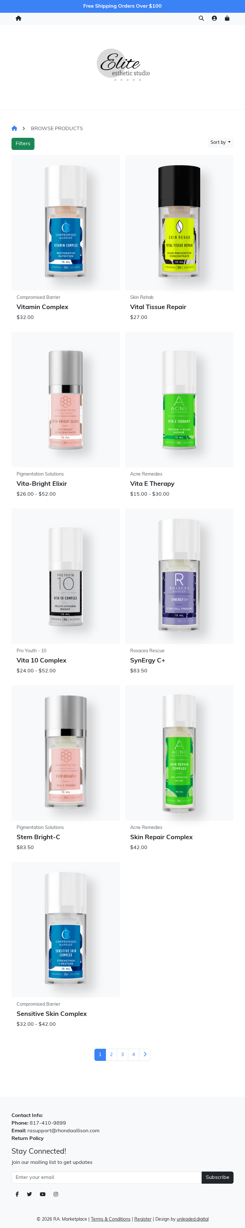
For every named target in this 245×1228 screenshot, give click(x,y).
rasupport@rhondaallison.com (63, 1131)
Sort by (219, 142)
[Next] (145, 1055)
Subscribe (217, 1177)
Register (143, 1219)
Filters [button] (23, 143)
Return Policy (27, 1138)
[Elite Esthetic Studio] (122, 65)
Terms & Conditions (110, 1219)
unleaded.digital (193, 1219)
